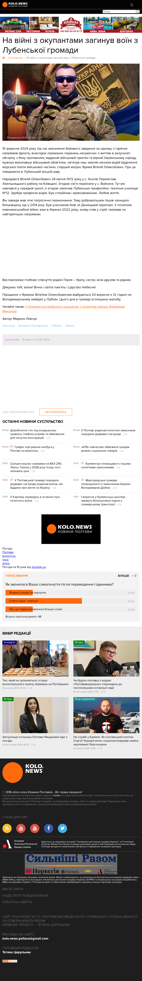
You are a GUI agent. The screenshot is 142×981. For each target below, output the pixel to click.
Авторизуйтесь (55, 412)
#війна (69, 326)
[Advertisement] (71, 244)
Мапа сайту (12, 889)
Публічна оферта (17, 902)
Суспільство (12, 339)
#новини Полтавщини (33, 326)
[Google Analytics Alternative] (9, 961)
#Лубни (57, 326)
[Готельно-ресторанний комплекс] (71, 25)
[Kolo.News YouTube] (71, 529)
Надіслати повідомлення (25, 896)
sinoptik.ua (39, 567)
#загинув (8, 326)
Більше (123, 576)
